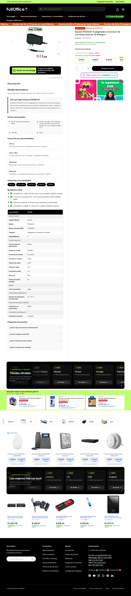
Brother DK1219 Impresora (106, 398)
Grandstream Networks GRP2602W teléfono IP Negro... (41, 454)
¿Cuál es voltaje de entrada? (35, 334)
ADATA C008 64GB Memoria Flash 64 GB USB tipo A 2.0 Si (64, 517)
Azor (51, 422)
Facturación (120, 2)
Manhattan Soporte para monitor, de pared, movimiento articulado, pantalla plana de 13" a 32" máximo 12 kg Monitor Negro (40, 517)
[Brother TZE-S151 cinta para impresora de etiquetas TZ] (52, 401)
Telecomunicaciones (28, 16)
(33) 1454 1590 (97, 560)
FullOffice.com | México (17, 588)
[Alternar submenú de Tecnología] (17, 16)
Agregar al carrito (108, 68)
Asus (111, 422)
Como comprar (70, 567)
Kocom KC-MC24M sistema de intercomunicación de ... (65, 454)
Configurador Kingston (73, 571)
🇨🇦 (120, 570)
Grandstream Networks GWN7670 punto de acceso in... (17, 454)
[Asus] (104, 421)
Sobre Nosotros (48, 550)
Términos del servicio (50, 567)
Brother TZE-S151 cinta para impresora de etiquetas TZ (71, 399)
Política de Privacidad (79, 588)
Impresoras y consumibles (52, 16)
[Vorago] (84, 421)
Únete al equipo (48, 554)
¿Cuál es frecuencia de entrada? (35, 341)
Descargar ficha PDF (56, 77)
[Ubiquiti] (3, 421)
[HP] (23, 421)
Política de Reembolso (95, 588)
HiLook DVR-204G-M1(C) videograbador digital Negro (89, 454)
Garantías (69, 558)
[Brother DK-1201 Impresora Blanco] (12, 401)
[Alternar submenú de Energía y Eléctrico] (23, 20)
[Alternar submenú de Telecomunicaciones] (38, 16)
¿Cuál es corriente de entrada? (35, 347)
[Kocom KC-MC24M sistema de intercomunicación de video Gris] (65, 441)
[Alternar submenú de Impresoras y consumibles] (65, 16)
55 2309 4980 (104, 558)
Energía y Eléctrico (14, 20)
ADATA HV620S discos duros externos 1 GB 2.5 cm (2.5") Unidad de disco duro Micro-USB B (112, 517)
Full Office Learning (49, 558)
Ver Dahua (78, 38)
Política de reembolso (50, 571)
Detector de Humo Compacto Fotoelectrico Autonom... (113, 454)
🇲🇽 (97, 570)
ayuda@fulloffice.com (103, 555)
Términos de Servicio (118, 588)
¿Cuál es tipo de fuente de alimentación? (35, 327)
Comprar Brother (19, 393)
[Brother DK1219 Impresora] (92, 401)
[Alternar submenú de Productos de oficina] (86, 16)
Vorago (91, 422)
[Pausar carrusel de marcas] (121, 386)
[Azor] (43, 421)
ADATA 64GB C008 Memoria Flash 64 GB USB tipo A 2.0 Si (88, 517)
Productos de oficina (76, 16)
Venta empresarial (49, 563)
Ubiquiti (11, 422)
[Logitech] (64, 421)
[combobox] (71, 9)
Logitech (71, 422)
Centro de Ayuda (71, 554)
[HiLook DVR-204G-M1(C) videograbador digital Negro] (89, 441)
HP (31, 422)
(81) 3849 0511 (97, 565)
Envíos (107, 588)
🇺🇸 (108, 570)
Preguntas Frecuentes (105, 2)
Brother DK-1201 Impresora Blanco (30, 398)
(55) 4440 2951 (100, 563)
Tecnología (11, 16)
